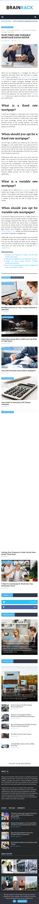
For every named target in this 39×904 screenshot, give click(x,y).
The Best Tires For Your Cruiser (21, 734)
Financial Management (7, 27)
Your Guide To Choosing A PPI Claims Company (16, 403)
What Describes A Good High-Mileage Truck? (17, 691)
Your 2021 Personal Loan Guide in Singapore (18, 371)
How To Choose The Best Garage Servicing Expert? (21, 706)
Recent (4, 808)
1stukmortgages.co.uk (8, 231)
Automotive (6, 686)
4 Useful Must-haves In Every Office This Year (22, 744)
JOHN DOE (6, 40)
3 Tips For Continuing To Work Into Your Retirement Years (17, 585)
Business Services (8, 638)
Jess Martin (16, 818)
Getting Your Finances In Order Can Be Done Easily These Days (18, 553)
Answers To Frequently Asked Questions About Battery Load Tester (23, 715)
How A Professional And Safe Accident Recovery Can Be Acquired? (24, 725)
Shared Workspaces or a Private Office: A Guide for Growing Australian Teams (24, 824)
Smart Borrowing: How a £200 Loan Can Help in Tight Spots (19, 340)
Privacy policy (22, 901)
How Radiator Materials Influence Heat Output (24, 843)
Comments (21, 808)
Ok (14, 901)
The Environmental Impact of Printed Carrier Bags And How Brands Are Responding (24, 815)
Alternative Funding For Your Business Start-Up (21, 259)
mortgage (26, 190)
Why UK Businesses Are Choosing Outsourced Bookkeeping (19, 642)
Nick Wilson (6, 343)
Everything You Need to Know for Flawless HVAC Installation (22, 833)
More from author (17, 277)
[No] (37, 898)
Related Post (6, 277)
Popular (12, 808)
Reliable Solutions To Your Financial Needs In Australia (19, 308)
